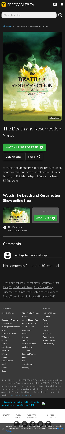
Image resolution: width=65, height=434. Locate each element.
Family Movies (49, 337)
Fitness (5, 367)
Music (4, 364)
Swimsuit (23, 296)
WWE (51, 296)
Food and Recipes (29, 354)
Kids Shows (6, 347)
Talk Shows (26, 350)
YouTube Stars (28, 364)
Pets (24, 357)
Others (4, 371)
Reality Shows (27, 347)
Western (5, 350)
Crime (4, 344)
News (4, 330)
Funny (4, 357)
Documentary (48, 344)
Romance (46, 333)
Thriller (25, 340)
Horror (4, 340)
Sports (24, 333)
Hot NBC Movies (49, 313)
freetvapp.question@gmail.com (20, 395)
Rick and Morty (38, 296)
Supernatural (10, 291)
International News (9, 333)
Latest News (33, 282)
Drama (45, 326)
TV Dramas (6, 337)
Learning (25, 367)
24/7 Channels (28, 326)
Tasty (13, 296)
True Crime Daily (43, 287)
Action (45, 320)
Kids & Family (7, 361)
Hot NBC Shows (8, 313)
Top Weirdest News (20, 287)
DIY (23, 361)
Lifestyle (5, 354)
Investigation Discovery (11, 326)
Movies (46, 308)
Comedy (25, 337)
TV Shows (6, 308)
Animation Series (29, 344)
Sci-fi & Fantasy (49, 340)
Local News (26, 330)
